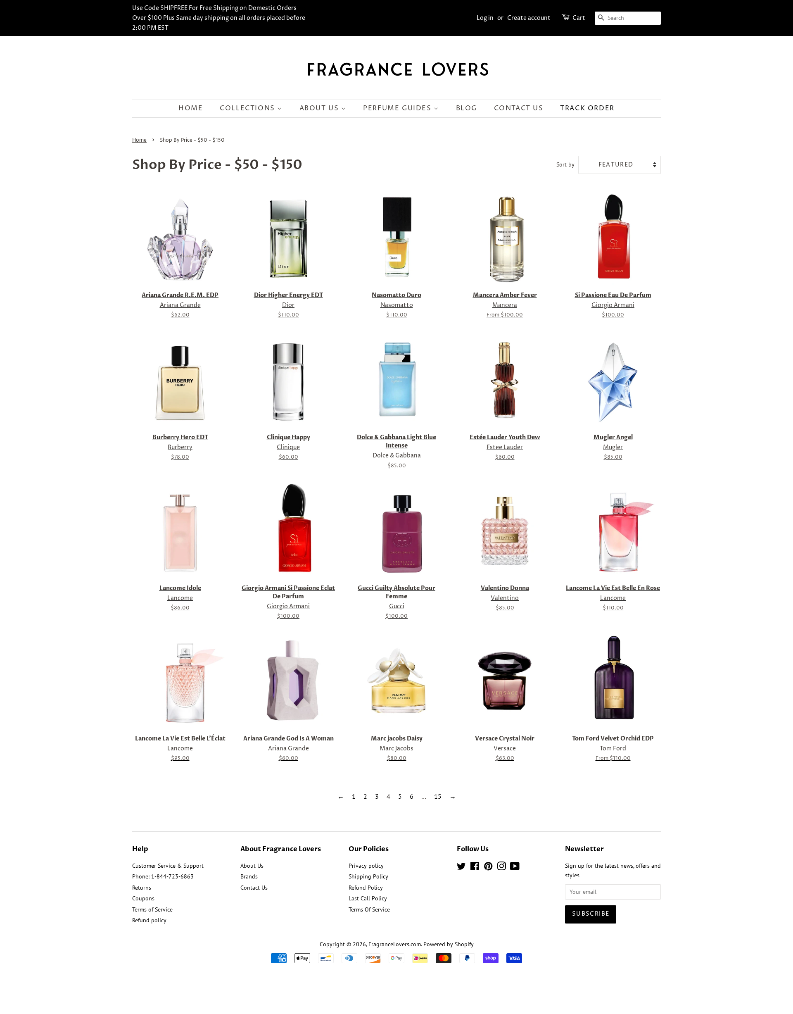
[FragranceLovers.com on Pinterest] (488, 867)
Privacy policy (366, 865)
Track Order (587, 108)
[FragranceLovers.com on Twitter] (461, 867)
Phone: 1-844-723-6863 (163, 876)
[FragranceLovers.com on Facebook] (475, 867)
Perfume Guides (398, 108)
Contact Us (519, 108)
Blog (466, 108)
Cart (578, 18)
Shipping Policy (368, 876)
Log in (485, 18)
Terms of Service (152, 909)
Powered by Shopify (448, 944)
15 (438, 796)
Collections (248, 108)
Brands (249, 876)
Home (190, 108)
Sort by (565, 164)
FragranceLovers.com (394, 944)
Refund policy (149, 920)
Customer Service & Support (168, 865)
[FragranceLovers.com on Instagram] (501, 867)
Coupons (143, 898)
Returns (141, 887)
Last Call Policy (368, 898)
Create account (529, 18)
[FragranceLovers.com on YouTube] (515, 867)
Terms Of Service (369, 909)
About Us (320, 108)
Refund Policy (366, 887)
